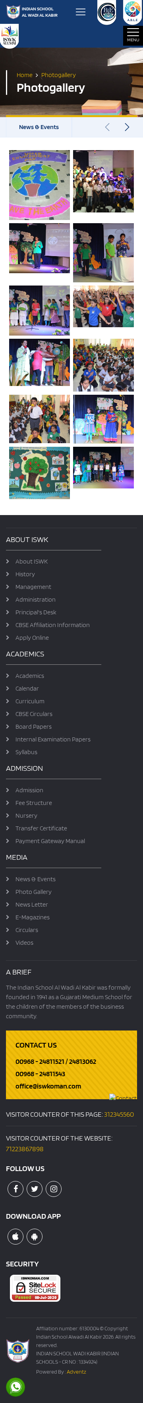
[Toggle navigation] (80, 11)
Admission (29, 790)
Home (25, 74)
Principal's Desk (35, 612)
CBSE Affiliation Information (52, 625)
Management (33, 587)
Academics (29, 675)
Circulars (26, 930)
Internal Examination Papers (53, 739)
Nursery (26, 815)
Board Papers (33, 726)
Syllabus (26, 752)
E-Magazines (32, 917)
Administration (35, 599)
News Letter (31, 904)
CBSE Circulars (33, 714)
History (25, 574)
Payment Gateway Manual (50, 841)
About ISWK (31, 561)
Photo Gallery (33, 891)
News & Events (39, 127)
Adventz (76, 1371)
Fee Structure (33, 803)
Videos (24, 942)
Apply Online (32, 637)
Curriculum (29, 701)
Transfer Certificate (41, 828)
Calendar (27, 688)
